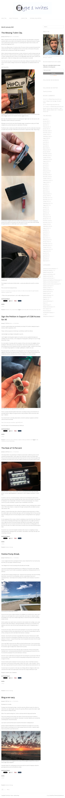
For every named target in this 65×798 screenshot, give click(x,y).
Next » (8, 789)
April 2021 (45, 125)
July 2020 (45, 140)
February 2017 (46, 216)
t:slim (39, 309)
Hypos (44, 303)
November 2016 (46, 222)
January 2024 (46, 121)
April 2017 (45, 213)
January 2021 (46, 128)
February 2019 (46, 170)
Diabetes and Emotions (48, 274)
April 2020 (45, 146)
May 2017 (45, 211)
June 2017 (45, 209)
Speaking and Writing (35, 18)
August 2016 (46, 228)
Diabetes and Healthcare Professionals (51, 280)
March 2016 (45, 237)
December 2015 (46, 243)
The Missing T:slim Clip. (11, 32)
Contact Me (24, 18)
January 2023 (46, 123)
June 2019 (45, 165)
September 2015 (47, 249)
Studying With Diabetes (48, 312)
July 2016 (45, 230)
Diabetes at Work (47, 287)
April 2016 (45, 235)
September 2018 (47, 180)
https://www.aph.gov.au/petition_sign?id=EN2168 (11, 422)
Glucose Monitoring (47, 301)
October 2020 (46, 134)
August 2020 (46, 138)
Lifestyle (48, 795)
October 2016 (46, 224)
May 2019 (45, 167)
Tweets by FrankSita (47, 91)
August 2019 (46, 161)
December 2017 (46, 197)
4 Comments (16, 323)
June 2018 (45, 186)
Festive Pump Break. (10, 554)
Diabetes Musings (9, 547)
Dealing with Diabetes (47, 270)
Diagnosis (45, 299)
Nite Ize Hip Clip (30, 309)
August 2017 (46, 205)
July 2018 (45, 184)
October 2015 (46, 247)
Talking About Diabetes (48, 316)
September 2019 (47, 159)
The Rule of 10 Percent (11, 448)
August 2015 (46, 251)
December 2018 (46, 174)
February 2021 (46, 126)
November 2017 (46, 199)
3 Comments (16, 451)
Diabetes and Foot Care (48, 278)
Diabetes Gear (46, 293)
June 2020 (45, 142)
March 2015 (45, 260)
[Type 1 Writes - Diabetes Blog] (32, 14)
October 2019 (46, 157)
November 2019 (46, 155)
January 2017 (46, 218)
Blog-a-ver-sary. (8, 697)
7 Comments (16, 557)
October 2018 (46, 178)
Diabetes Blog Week (47, 289)
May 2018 (45, 188)
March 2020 (45, 147)
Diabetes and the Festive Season (50, 281)
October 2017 (46, 201)
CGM (37, 439)
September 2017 (47, 203)
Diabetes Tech (9, 309)
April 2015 (45, 258)
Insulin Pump (23, 309)
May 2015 (45, 256)
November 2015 (46, 245)
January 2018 (46, 195)
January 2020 (46, 151)
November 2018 (46, 176)
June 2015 (45, 255)
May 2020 (45, 144)
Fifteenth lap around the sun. (55, 99)
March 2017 (45, 214)
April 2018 (45, 190)
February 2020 (46, 149)
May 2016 (45, 234)
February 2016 (46, 239)
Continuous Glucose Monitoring (7, 441)
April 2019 (45, 169)
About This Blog (13, 18)
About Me (3, 18)
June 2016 (45, 232)
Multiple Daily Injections (48, 306)
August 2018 (46, 182)
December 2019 (46, 153)
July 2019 (45, 163)
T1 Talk (44, 314)
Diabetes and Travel (47, 285)
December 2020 (46, 130)
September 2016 (47, 226)
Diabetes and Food (47, 276)
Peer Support (46, 308)
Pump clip (36, 309)
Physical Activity (46, 310)
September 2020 (47, 136)
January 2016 (46, 241)
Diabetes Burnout (47, 291)
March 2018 (45, 192)
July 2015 (45, 253)
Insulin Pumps (15, 309)
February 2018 (46, 193)
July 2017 (45, 207)
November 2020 (46, 132)
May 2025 (45, 119)
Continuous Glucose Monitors (12, 439)
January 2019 (46, 172)
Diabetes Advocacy (22, 439)
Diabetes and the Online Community (51, 283)
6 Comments (16, 36)
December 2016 (46, 220)
